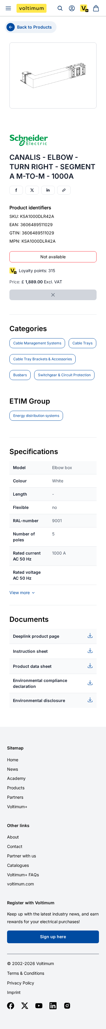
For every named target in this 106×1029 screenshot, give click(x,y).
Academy (16, 778)
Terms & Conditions (25, 973)
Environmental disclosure (39, 700)
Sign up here (53, 936)
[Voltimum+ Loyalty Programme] (84, 8)
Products (15, 787)
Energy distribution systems (36, 415)
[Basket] (96, 8)
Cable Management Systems (37, 343)
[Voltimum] (31, 8)
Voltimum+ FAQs (23, 874)
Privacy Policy (20, 983)
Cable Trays (82, 343)
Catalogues (18, 865)
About (13, 836)
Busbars (20, 375)
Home (12, 759)
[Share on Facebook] (16, 190)
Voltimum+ (17, 806)
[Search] (60, 8)
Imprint (14, 992)
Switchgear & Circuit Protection (64, 375)
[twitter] (24, 1005)
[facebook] (10, 1005)
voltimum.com (20, 883)
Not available (53, 256)
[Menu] (8, 8)
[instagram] (67, 1005)
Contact (14, 846)
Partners (15, 797)
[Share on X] (32, 190)
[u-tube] (38, 1005)
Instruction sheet (30, 651)
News (12, 769)
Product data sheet (32, 666)
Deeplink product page (36, 636)
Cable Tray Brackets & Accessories (42, 359)
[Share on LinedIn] (48, 190)
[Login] (72, 8)
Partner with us (21, 855)
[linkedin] (53, 1005)
